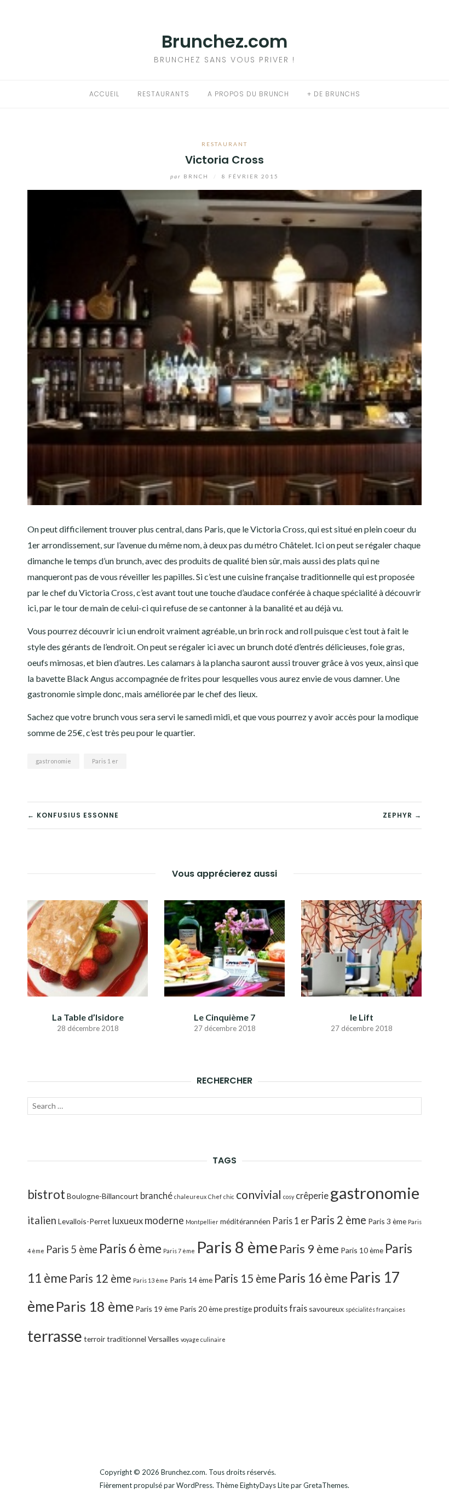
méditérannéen (245, 1221)
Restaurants (163, 94)
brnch (190, 176)
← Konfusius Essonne (73, 815)
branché (156, 1195)
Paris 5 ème (71, 1249)
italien (41, 1220)
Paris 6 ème (130, 1248)
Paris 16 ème (313, 1277)
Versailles (163, 1338)
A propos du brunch (248, 94)
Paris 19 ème (156, 1308)
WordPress (194, 1485)
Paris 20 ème (201, 1308)
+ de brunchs (333, 94)
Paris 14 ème (191, 1279)
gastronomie (53, 761)
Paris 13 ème (150, 1280)
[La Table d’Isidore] (87, 947)
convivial (258, 1195)
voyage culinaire (203, 1339)
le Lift (361, 1017)
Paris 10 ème (362, 1250)
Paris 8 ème (237, 1246)
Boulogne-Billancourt (103, 1196)
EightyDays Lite (264, 1485)
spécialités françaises (375, 1309)
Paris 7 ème (179, 1250)
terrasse (54, 1336)
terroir (94, 1338)
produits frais (280, 1308)
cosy (288, 1196)
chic (228, 1196)
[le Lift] (361, 947)
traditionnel (126, 1338)
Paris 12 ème (100, 1278)
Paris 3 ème (387, 1221)
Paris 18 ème (95, 1306)
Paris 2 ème (338, 1219)
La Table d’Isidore (88, 1017)
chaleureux (190, 1196)
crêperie (312, 1195)
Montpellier (202, 1221)
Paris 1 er (105, 761)
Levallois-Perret (84, 1221)
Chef (215, 1196)
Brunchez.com (224, 41)
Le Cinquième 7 (224, 1017)
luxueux (127, 1220)
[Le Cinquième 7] (224, 947)
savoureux (326, 1308)
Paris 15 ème (245, 1278)
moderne (164, 1220)
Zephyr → (402, 815)
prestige (238, 1308)
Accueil (104, 94)
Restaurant (224, 144)
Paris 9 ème (309, 1249)
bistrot (46, 1194)
